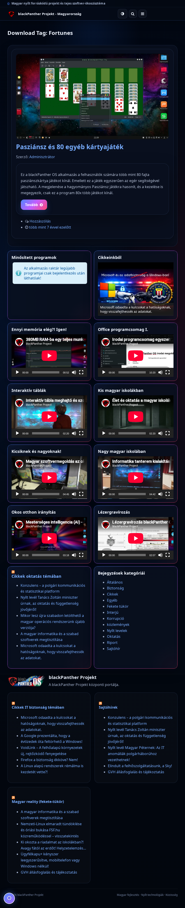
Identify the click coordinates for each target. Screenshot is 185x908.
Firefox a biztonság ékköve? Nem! (49, 759)
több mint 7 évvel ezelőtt (50, 227)
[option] (136, 289)
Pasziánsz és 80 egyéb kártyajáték (69, 146)
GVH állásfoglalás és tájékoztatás (136, 771)
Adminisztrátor (42, 156)
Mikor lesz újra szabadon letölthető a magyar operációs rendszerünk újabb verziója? (53, 621)
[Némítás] (74, 372)
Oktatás (113, 636)
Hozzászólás (40, 221)
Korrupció (115, 618)
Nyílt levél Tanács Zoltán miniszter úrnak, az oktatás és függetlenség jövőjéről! (50, 603)
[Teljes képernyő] (81, 372)
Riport (112, 642)
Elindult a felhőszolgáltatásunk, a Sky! (140, 765)
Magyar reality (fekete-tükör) (38, 801)
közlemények (118, 624)
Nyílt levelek (117, 630)
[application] (49, 355)
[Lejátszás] (17, 372)
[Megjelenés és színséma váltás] (122, 13)
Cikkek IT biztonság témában (38, 707)
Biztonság (115, 588)
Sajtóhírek (108, 707)
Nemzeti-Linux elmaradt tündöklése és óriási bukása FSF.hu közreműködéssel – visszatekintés (51, 829)
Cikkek (112, 594)
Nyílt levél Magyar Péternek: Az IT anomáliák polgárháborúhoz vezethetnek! (136, 753)
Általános (115, 582)
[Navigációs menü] (143, 14)
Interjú (112, 612)
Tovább (31, 204)
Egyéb (112, 600)
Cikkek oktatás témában (36, 576)
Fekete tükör (118, 606)
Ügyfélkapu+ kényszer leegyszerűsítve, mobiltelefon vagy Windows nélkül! (50, 860)
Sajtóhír (113, 648)
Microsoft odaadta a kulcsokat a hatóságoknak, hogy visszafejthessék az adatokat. (52, 651)
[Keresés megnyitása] (133, 14)
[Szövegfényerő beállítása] (9, 898)
